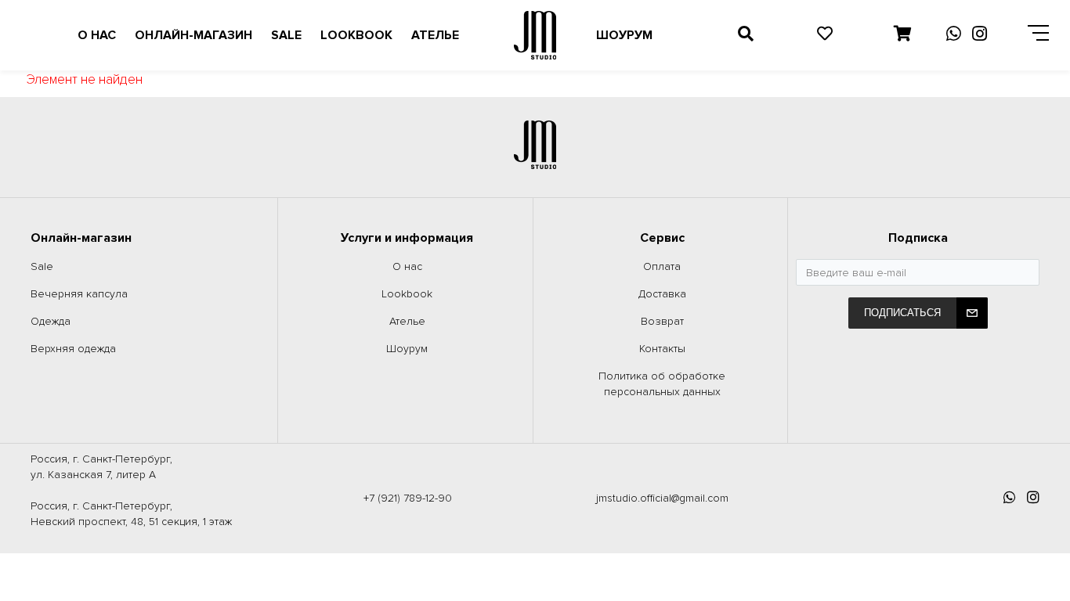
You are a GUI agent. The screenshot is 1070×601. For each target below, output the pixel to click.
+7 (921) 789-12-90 (407, 498)
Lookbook (356, 35)
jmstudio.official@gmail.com (662, 498)
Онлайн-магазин (193, 35)
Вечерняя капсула (79, 293)
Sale (286, 35)
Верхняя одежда (73, 348)
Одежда (50, 321)
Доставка (662, 293)
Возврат (662, 321)
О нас (97, 35)
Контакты (662, 348)
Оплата (662, 266)
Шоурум (624, 35)
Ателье (435, 35)
